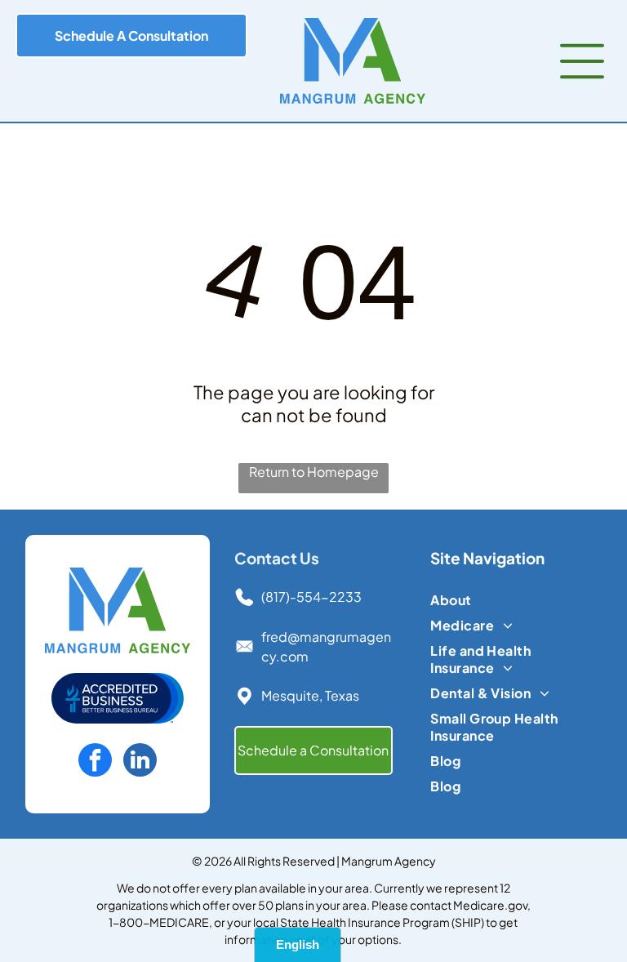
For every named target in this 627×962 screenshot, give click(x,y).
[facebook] (95, 762)
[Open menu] (582, 61)
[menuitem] (509, 599)
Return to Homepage (314, 471)
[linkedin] (140, 762)
